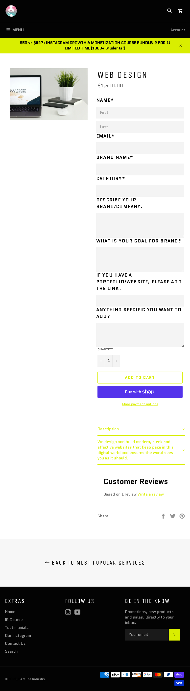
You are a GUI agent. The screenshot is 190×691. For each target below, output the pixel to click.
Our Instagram (18, 635)
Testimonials (17, 627)
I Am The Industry (32, 679)
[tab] (141, 429)
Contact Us (15, 643)
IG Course (14, 619)
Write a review (151, 494)
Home (10, 612)
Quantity (105, 349)
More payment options (140, 404)
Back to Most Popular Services (97, 562)
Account (177, 30)
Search (11, 651)
